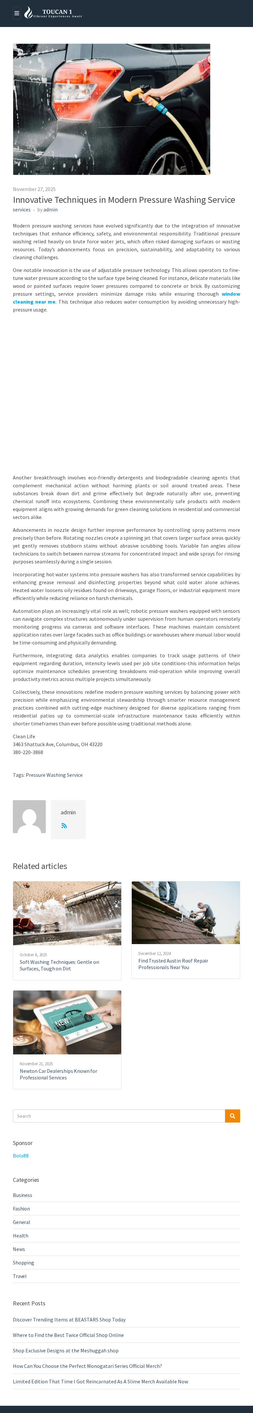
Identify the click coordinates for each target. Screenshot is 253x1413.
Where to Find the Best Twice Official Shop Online (68, 1335)
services (22, 209)
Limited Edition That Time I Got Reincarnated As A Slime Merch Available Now (100, 1381)
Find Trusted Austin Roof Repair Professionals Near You (173, 963)
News (19, 1249)
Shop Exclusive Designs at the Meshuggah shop (66, 1350)
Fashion (21, 1208)
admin (50, 209)
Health (20, 1235)
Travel (20, 1276)
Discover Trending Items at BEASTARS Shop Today (69, 1319)
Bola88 (21, 1155)
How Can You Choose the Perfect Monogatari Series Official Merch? (87, 1366)
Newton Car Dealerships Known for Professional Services (58, 1074)
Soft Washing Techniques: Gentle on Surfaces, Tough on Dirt (59, 965)
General (21, 1222)
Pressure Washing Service (54, 775)
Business (22, 1195)
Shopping (23, 1262)
